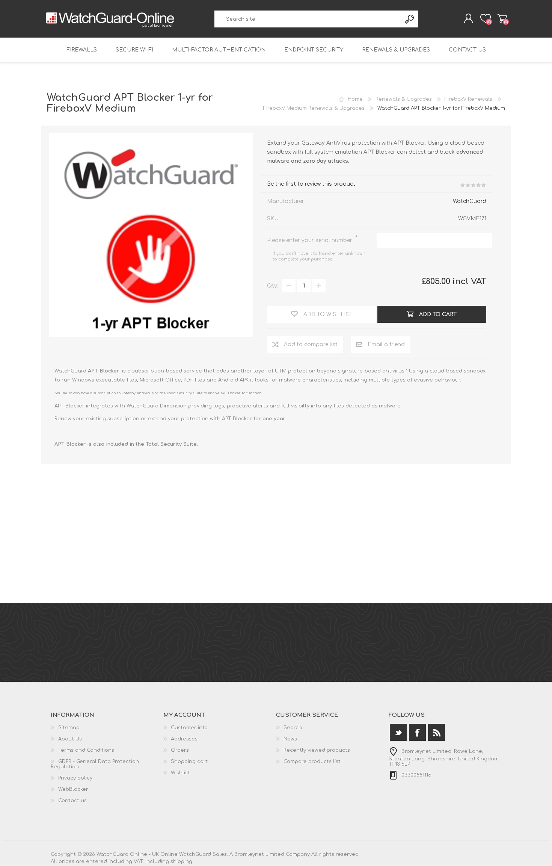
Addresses (184, 739)
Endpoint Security (313, 50)
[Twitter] (398, 732)
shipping (181, 861)
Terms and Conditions (86, 750)
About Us (70, 739)
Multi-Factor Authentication (218, 50)
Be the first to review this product (311, 184)
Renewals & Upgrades (396, 50)
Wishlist (180, 772)
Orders (180, 750)
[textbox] (308, 19)
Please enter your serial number (310, 240)
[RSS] (436, 732)
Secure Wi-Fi (134, 50)
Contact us (467, 50)
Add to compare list (311, 344)
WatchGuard (469, 201)
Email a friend (386, 344)
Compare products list (312, 761)
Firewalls (81, 50)
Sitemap (69, 727)
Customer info (189, 727)
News (290, 739)
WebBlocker (73, 789)
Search (409, 19)
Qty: (272, 286)
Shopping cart (502, 18)
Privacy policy (75, 778)
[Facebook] (417, 732)
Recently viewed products (317, 750)
